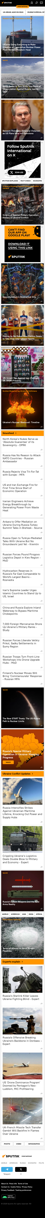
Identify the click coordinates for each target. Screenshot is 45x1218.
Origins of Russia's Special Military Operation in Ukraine (22, 187)
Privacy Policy (27, 1187)
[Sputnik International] (7, 4)
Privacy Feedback (7, 1190)
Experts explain (11, 961)
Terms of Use (23, 1183)
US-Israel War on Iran (11, 102)
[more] (41, 54)
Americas (13, 1163)
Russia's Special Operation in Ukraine (18, 19)
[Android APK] (8, 1197)
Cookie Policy (16, 1187)
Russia (23, 1163)
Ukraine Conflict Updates (16, 773)
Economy (32, 1163)
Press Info (13, 1183)
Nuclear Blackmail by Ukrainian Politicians (20, 391)
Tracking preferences (23, 1190)
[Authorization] (31, 2)
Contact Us (5, 1187)
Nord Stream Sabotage (12, 920)
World (5, 60)
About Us (4, 1183)
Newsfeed (8, 433)
